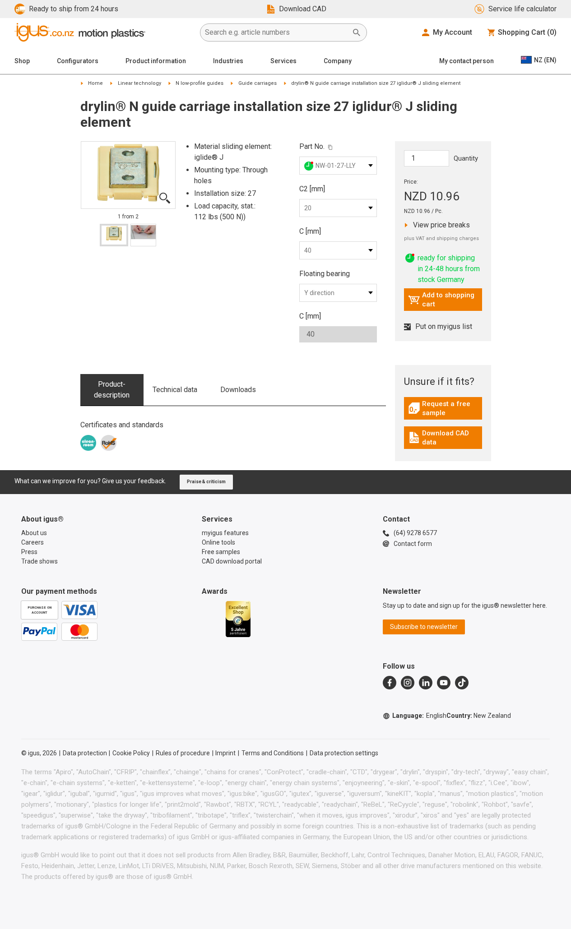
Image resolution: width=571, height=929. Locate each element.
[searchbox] (276, 32)
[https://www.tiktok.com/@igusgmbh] (462, 682)
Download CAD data (444, 437)
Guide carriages (257, 83)
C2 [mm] (312, 189)
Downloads (238, 389)
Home (95, 83)
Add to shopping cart (441, 299)
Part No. (312, 146)
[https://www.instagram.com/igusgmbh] (407, 682)
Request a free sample (445, 408)
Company (338, 61)
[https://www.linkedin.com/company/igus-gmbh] (425, 682)
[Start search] (356, 32)
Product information (155, 61)
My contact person (466, 61)
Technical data (175, 389)
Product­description (112, 389)
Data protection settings (344, 753)
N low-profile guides (199, 83)
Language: (419, 715)
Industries (228, 61)
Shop (22, 61)
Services (283, 61)
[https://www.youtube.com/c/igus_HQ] (443, 682)
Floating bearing (324, 273)
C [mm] (310, 231)
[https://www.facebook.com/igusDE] (389, 682)
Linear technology (139, 83)
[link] (443, 411)
